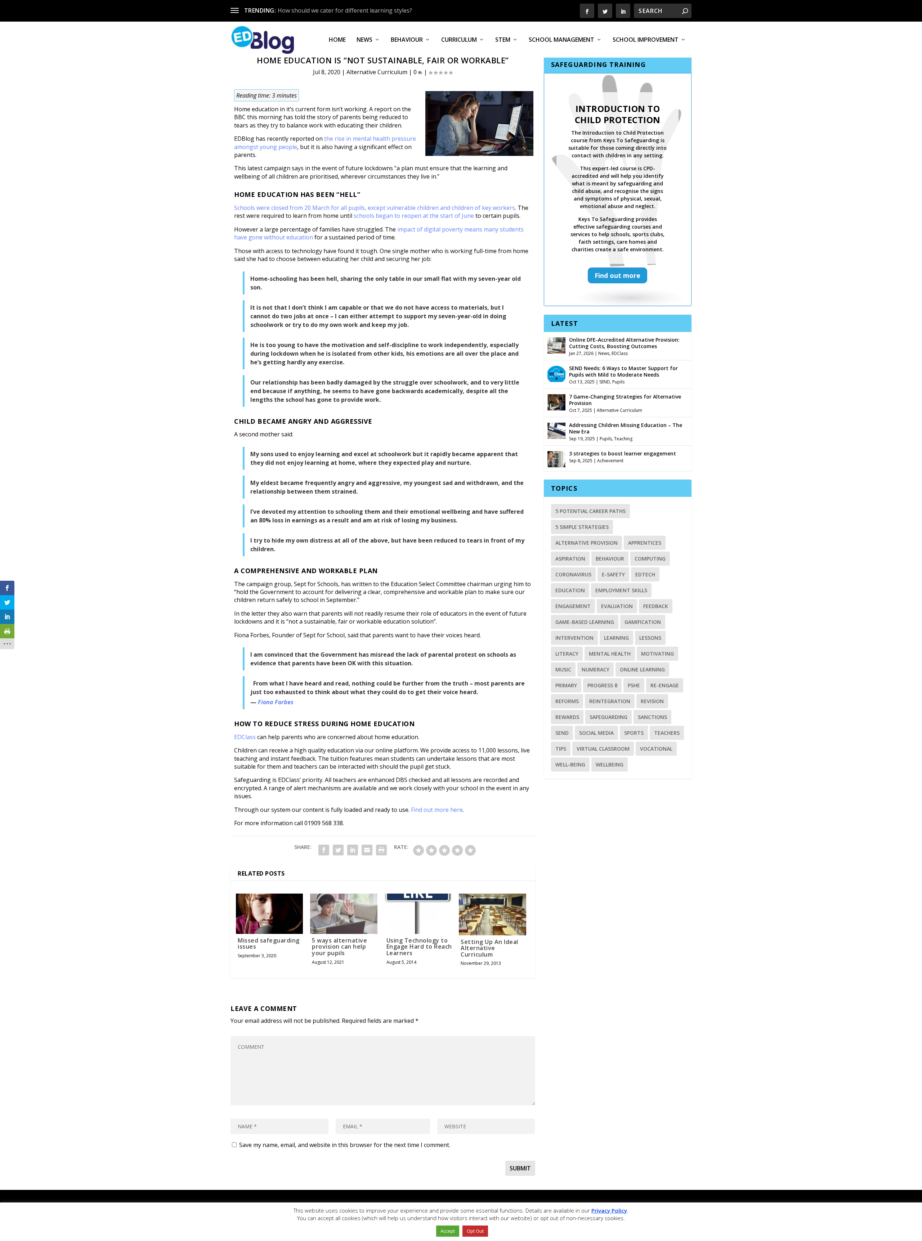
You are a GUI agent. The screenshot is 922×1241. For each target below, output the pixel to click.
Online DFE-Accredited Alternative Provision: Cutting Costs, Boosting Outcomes (624, 343)
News (364, 40)
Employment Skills (621, 590)
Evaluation (617, 606)
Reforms (567, 701)
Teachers (667, 732)
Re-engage (664, 685)
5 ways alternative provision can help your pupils (339, 946)
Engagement (573, 606)
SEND (604, 382)
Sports (634, 732)
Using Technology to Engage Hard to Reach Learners (419, 946)
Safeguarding (608, 717)
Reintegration (609, 701)
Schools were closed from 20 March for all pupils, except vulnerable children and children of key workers (374, 208)
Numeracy (595, 669)
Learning (616, 637)
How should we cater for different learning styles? (345, 10)
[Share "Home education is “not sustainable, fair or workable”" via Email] (367, 850)
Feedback (655, 606)
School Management (561, 40)
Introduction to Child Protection (618, 114)
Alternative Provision (586, 542)
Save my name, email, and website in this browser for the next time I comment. (344, 1145)
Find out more (617, 275)
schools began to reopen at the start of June (414, 216)
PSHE (634, 685)
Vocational (656, 748)
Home (337, 40)
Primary (566, 685)
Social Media (596, 732)
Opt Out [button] (475, 1231)
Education (570, 590)
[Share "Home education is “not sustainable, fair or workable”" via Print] (381, 850)
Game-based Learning (584, 622)
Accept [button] (447, 1231)
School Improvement (646, 40)
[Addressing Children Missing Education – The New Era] (556, 430)
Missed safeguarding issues (269, 943)
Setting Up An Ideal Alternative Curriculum (489, 948)
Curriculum (459, 40)
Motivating (657, 653)
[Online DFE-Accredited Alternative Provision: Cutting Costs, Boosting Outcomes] (556, 345)
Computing (650, 558)
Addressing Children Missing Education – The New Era (625, 428)
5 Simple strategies (582, 526)
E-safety (613, 574)
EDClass (245, 737)
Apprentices (644, 542)
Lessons (650, 637)
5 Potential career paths (590, 511)
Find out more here (437, 810)
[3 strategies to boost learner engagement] (556, 458)
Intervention (574, 637)
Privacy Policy (609, 1210)
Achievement (610, 461)
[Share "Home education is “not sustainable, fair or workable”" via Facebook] (324, 850)
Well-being (570, 764)
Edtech (645, 574)
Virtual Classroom (603, 748)
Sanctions (652, 717)
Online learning (642, 669)
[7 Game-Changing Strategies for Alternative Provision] (556, 401)
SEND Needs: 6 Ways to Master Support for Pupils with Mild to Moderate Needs (623, 371)
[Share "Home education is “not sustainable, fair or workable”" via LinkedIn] (352, 850)
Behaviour (407, 40)
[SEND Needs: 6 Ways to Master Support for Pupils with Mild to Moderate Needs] (556, 373)
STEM (502, 40)
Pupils (618, 382)
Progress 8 (602, 685)
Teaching (623, 439)
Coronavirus (573, 574)
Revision (652, 701)
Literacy (566, 653)
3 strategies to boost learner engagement (622, 453)
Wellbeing (609, 764)
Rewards (567, 717)
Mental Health (610, 653)
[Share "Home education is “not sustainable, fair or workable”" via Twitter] (338, 850)
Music (563, 669)
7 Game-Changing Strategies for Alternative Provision (625, 399)
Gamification (643, 622)
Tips (560, 748)
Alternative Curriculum (376, 72)
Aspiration (570, 558)
